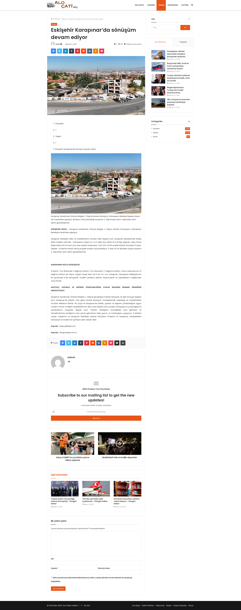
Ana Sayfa (139, 5)
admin (57, 44)
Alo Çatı (87, 605)
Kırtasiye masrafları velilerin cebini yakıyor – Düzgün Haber (127, 501)
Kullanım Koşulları (180, 605)
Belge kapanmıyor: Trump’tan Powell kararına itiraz (175, 90)
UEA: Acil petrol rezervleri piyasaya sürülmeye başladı (178, 102)
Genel (155, 137)
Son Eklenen (160, 42)
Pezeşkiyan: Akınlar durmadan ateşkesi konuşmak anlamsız (176, 54)
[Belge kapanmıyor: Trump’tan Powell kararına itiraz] (158, 91)
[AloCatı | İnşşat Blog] (62, 5)
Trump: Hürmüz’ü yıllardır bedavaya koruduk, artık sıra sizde (178, 78)
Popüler (183, 42)
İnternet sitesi (104, 568)
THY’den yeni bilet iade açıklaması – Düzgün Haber (95, 500)
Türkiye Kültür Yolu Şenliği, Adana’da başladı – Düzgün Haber (64, 501)
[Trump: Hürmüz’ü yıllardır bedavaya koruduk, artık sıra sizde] (158, 79)
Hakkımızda (173, 5)
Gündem (151, 5)
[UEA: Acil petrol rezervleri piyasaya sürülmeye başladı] (158, 103)
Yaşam (161, 5)
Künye (190, 605)
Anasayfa (56, 19)
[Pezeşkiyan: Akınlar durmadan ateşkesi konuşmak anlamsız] (158, 54)
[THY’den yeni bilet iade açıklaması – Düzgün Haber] (96, 488)
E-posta (54, 568)
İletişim (184, 5)
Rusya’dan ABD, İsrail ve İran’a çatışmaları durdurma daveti (178, 66)
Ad (52, 559)
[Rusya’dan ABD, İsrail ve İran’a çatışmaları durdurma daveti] (158, 66)
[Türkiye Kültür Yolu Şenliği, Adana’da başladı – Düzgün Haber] (65, 488)
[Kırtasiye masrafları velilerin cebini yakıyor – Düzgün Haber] (127, 488)
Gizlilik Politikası (148, 605)
